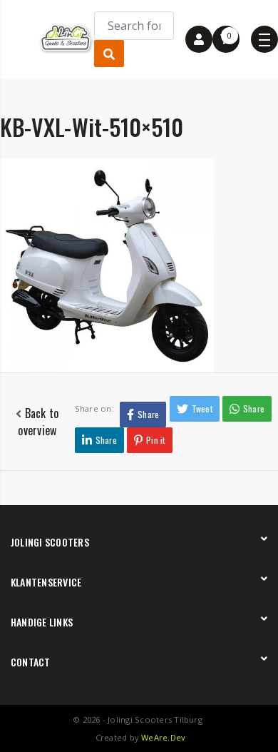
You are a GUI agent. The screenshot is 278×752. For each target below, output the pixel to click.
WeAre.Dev (163, 737)
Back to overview (38, 422)
